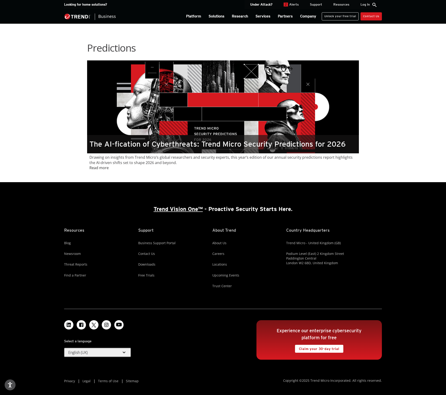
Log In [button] (365, 4)
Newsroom (72, 253)
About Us (219, 243)
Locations (219, 264)
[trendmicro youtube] (119, 324)
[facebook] (81, 324)
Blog (67, 243)
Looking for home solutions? (85, 4)
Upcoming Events (225, 275)
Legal (86, 381)
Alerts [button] (292, 4)
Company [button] (308, 16)
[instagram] (106, 324)
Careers (218, 253)
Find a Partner (75, 275)
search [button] (374, 5)
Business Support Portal (157, 243)
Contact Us (371, 16)
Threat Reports (75, 264)
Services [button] (263, 16)
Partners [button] (285, 16)
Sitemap (132, 381)
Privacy (69, 381)
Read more (99, 167)
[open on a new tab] (93, 324)
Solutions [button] (216, 16)
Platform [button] (193, 16)
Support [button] (316, 4)
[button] (97, 352)
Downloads (146, 264)
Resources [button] (341, 4)
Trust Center (222, 286)
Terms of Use (108, 381)
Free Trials (146, 275)
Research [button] (240, 16)
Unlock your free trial (339, 15)
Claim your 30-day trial (317, 348)
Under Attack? (261, 4)
